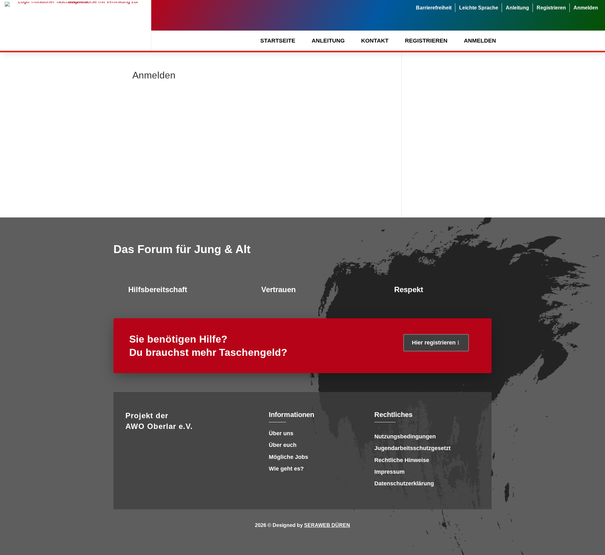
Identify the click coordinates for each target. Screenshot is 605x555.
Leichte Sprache (478, 7)
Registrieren (551, 7)
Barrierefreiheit (434, 7)
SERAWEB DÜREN (327, 525)
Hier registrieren (434, 342)
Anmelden (585, 7)
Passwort (199, 132)
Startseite (277, 41)
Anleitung (517, 7)
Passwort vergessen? (257, 197)
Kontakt (375, 41)
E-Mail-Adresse (204, 103)
